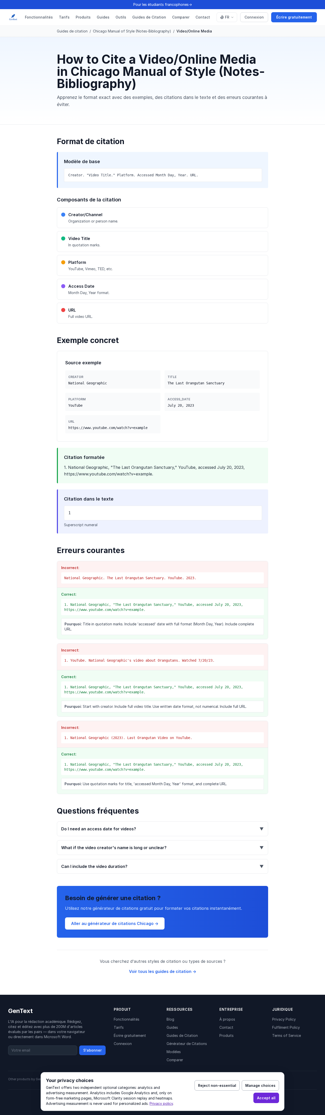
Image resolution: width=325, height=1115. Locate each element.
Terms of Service (286, 1035)
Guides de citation (72, 31)
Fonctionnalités (39, 17)
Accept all (266, 1098)
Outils (121, 17)
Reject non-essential (217, 1085)
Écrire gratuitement (294, 17)
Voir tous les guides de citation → (162, 971)
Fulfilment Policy (286, 1027)
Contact (203, 17)
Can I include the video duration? (162, 866)
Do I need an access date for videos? (162, 828)
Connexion (254, 17)
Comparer (180, 17)
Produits (83, 17)
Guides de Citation (149, 17)
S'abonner (92, 1050)
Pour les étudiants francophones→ (162, 4)
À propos (227, 1019)
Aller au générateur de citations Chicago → (114, 923)
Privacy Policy (284, 1019)
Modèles (174, 1052)
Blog (170, 1019)
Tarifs (64, 17)
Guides (103, 17)
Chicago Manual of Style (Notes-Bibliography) (132, 31)
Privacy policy (161, 1103)
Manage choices (260, 1085)
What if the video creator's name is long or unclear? (162, 847)
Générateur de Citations (187, 1043)
